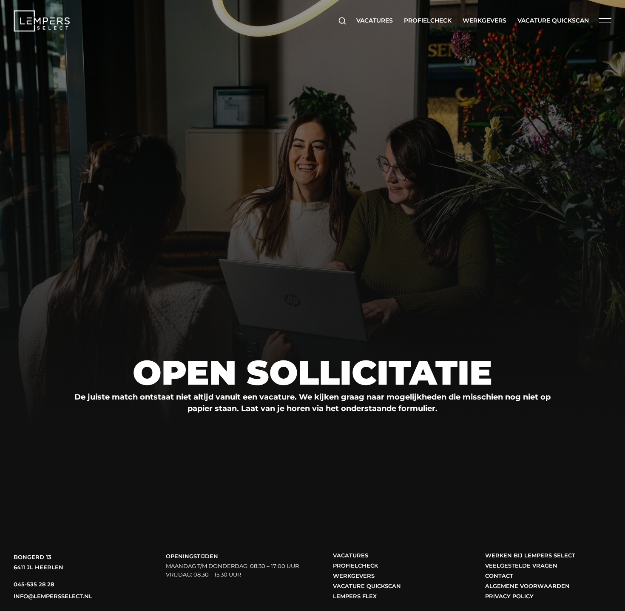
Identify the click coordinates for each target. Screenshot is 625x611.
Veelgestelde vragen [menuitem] (521, 565)
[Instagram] (186, 595)
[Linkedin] (202, 595)
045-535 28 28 (34, 584)
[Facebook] (170, 595)
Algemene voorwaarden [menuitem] (527, 586)
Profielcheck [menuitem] (428, 20)
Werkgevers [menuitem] (484, 20)
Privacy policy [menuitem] (509, 596)
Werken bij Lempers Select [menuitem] (530, 555)
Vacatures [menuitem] (374, 20)
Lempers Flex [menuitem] (355, 596)
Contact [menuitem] (499, 576)
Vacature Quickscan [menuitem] (553, 20)
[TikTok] (219, 595)
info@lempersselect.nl (53, 596)
